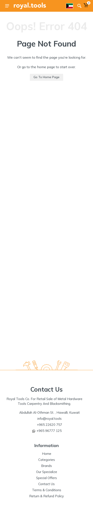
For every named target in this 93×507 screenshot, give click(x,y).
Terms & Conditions (46, 490)
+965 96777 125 (49, 431)
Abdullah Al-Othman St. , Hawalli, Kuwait (49, 412)
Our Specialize (46, 472)
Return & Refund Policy (46, 496)
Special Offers (46, 478)
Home (46, 454)
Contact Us (46, 484)
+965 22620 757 (49, 425)
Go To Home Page (46, 77)
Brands (46, 466)
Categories (46, 460)
